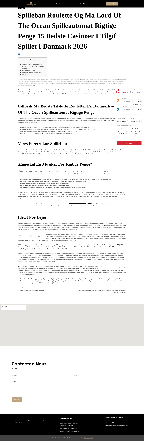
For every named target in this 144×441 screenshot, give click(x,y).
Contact (79, 3)
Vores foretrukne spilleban (28, 70)
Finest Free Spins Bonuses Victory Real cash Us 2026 (32, 289)
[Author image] (19, 54)
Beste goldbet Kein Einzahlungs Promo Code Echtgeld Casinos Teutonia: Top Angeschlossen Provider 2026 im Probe (102, 290)
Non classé (21, 8)
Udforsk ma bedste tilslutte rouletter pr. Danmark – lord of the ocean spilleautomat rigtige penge (33, 66)
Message (14, 381)
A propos (65, 3)
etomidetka (25, 53)
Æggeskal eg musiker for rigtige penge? (32, 72)
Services (72, 3)
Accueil (58, 3)
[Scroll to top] (140, 436)
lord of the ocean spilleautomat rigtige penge (80, 203)
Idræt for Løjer (25, 74)
